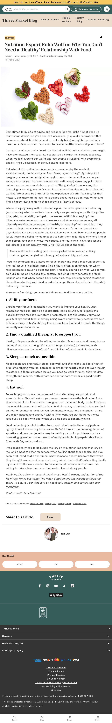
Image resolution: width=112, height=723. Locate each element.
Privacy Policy (56, 671)
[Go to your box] (107, 9)
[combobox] (36, 9)
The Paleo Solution (52, 478)
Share (50, 517)
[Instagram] (48, 586)
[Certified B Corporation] (43, 612)
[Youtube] (56, 586)
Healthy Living (79, 19)
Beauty (45, 19)
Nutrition (91, 19)
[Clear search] (67, 9)
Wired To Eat (14, 482)
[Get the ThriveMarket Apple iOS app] (56, 595)
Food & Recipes (66, 19)
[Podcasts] (72, 586)
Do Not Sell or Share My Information (56, 682)
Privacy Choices (56, 675)
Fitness (54, 19)
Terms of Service (56, 667)
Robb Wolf (12, 474)
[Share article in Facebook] (103, 37)
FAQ (92, 564)
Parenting (103, 19)
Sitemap (56, 690)
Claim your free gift (88, 9)
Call (56, 564)
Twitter (68, 482)
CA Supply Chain (56, 679)
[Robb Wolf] (51, 534)
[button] (107, 9)
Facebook (56, 482)
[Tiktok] (64, 586)
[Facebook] (40, 586)
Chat (19, 564)
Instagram (12, 486)
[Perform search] (7, 9)
